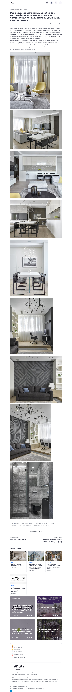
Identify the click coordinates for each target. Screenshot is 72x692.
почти (20, 525)
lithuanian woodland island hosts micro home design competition (48, 630)
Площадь (14, 525)
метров (52, 523)
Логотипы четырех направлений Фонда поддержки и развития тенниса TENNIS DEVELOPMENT (22, 631)
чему (52, 525)
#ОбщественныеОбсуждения (48, 607)
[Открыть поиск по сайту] (56, 2)
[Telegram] (11, 691)
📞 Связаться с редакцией (18, 657)
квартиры (38, 523)
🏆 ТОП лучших (16, 646)
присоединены (27, 525)
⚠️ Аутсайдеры (16, 649)
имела (31, 523)
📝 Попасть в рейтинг (17, 654)
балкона (17, 523)
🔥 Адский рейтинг (17, 647)
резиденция (37, 525)
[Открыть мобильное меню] (60, 2)
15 (12, 523)
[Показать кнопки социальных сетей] (47, 2)
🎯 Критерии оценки (17, 655)
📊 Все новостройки (17, 651)
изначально (25, 523)
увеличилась (45, 525)
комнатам (45, 523)
